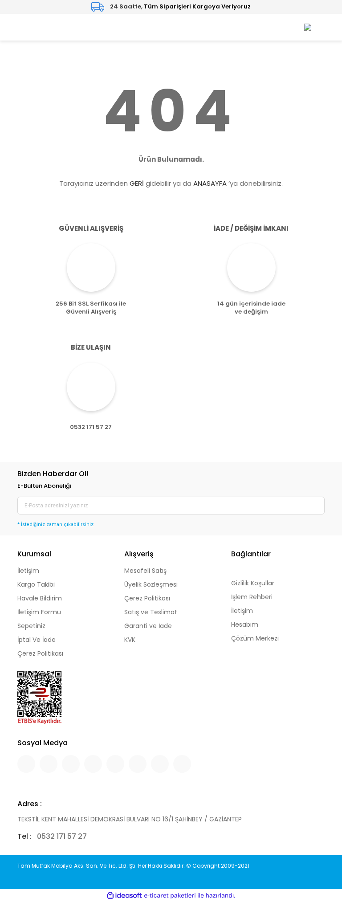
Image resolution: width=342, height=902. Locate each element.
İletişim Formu (39, 612)
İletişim (28, 570)
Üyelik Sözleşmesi (151, 584)
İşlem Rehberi (252, 596)
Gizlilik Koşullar (252, 583)
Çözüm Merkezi (255, 638)
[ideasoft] (124, 895)
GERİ (137, 183)
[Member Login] (307, 27)
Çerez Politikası (40, 653)
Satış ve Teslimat (150, 612)
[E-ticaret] (170, 895)
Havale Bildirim (39, 598)
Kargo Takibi (36, 584)
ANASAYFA (210, 183)
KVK (129, 639)
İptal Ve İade (36, 639)
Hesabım (244, 624)
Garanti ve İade (148, 625)
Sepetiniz (31, 625)
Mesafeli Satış (145, 570)
